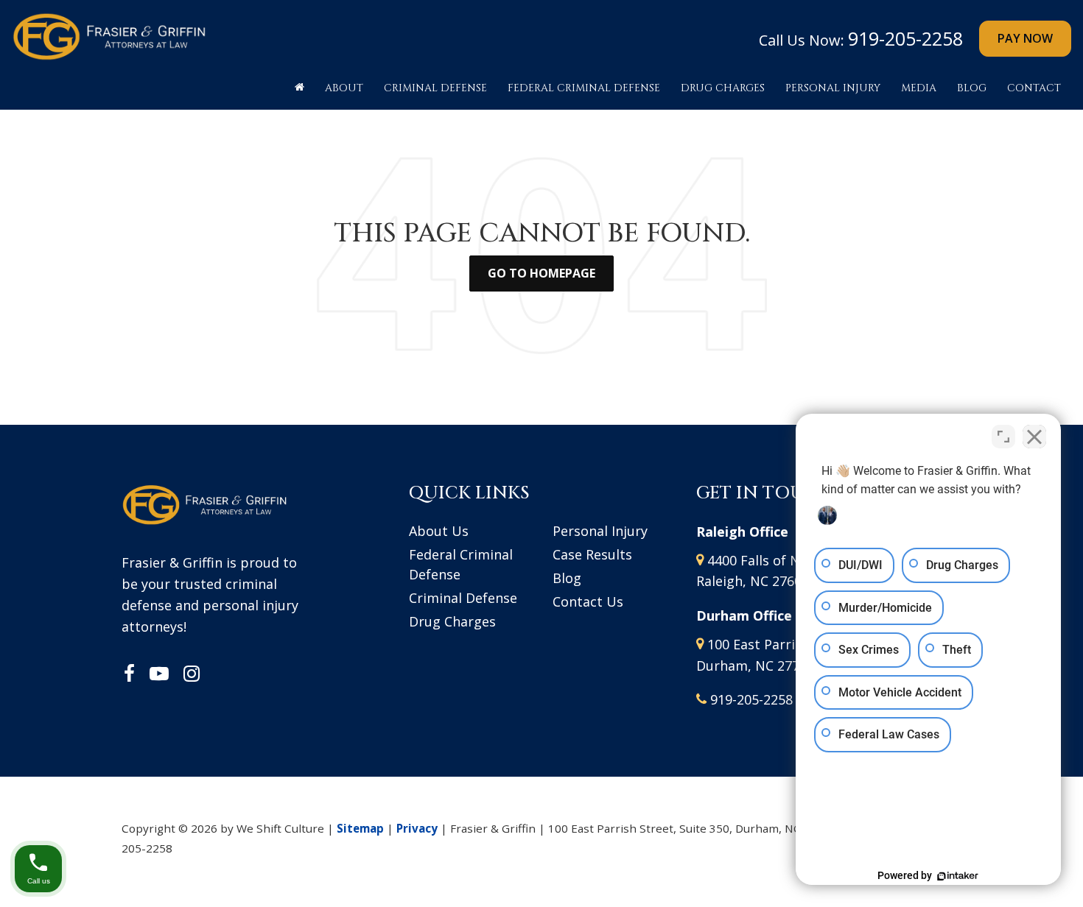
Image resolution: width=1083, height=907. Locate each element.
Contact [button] (1034, 88)
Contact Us (588, 601)
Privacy (417, 828)
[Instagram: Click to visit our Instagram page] (192, 674)
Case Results (592, 554)
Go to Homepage (541, 273)
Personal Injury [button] (832, 88)
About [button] (344, 88)
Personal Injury (600, 531)
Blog (971, 88)
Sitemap (360, 828)
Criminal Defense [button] (435, 88)
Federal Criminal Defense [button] (584, 88)
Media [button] (918, 88)
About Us (439, 531)
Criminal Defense (463, 598)
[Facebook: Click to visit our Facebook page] (129, 674)
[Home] (299, 92)
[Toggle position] (1003, 436)
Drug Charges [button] (723, 88)
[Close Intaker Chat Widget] (1034, 436)
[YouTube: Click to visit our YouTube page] (159, 674)
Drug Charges (452, 621)
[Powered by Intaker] (958, 876)
